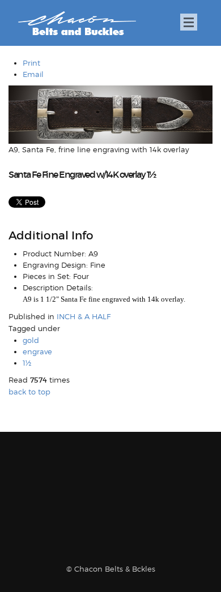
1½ (27, 362)
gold (31, 340)
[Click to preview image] (110, 113)
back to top (29, 391)
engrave (37, 351)
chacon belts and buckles (77, 23)
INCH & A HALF (83, 316)
